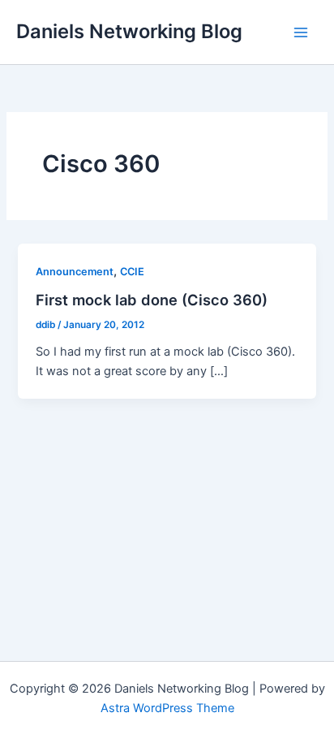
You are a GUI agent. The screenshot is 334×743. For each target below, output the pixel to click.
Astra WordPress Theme (167, 708)
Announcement (74, 272)
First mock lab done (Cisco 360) (152, 300)
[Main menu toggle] (301, 32)
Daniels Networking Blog (129, 31)
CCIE (132, 272)
